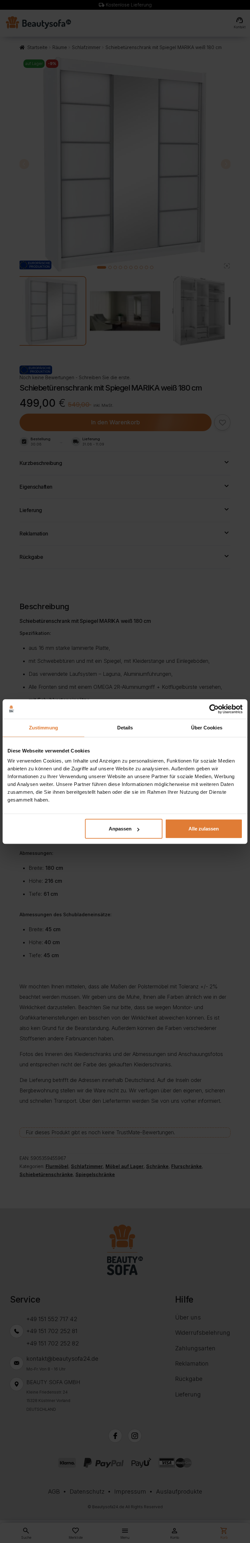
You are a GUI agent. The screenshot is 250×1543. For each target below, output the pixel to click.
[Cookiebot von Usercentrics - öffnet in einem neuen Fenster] (214, 709)
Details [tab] (125, 727)
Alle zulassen (203, 828)
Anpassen (120, 828)
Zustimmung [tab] (43, 727)
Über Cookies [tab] (206, 727)
